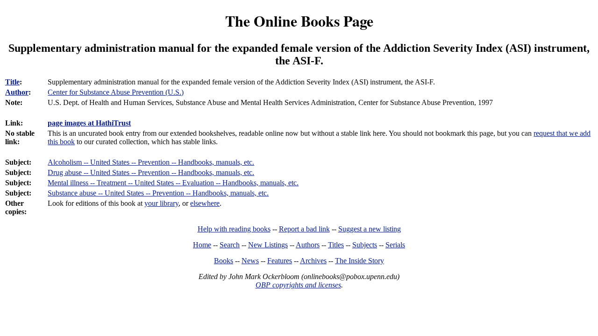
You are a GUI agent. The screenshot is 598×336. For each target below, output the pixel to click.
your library (161, 203)
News (250, 261)
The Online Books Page (299, 21)
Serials (395, 245)
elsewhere (205, 203)
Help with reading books (234, 229)
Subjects (364, 245)
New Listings (268, 245)
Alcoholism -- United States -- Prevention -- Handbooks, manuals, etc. (151, 162)
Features (279, 261)
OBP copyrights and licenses (298, 285)
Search (230, 245)
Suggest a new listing (369, 229)
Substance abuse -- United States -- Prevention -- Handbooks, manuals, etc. (158, 193)
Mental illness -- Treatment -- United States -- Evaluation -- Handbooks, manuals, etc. (173, 183)
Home (202, 245)
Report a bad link (304, 229)
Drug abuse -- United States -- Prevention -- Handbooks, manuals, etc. (151, 172)
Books (223, 261)
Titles (336, 245)
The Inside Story (359, 261)
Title (12, 82)
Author (16, 92)
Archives (313, 261)
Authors (308, 245)
